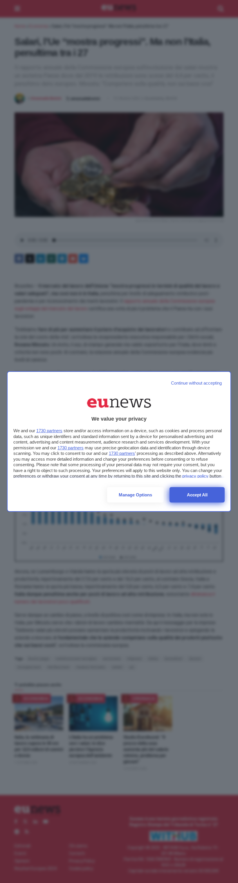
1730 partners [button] (49, 430)
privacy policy (195, 475)
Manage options (135, 494)
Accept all (197, 494)
